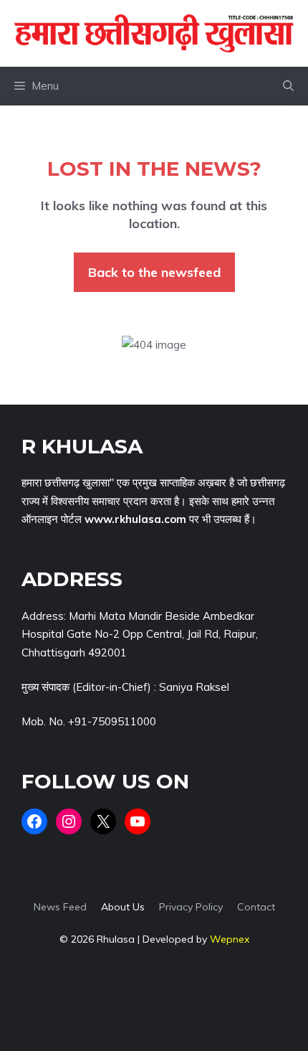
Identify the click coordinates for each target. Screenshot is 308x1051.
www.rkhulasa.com (135, 519)
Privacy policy (191, 906)
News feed (60, 906)
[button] (288, 86)
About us (123, 906)
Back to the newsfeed (154, 272)
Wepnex (229, 939)
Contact (256, 906)
